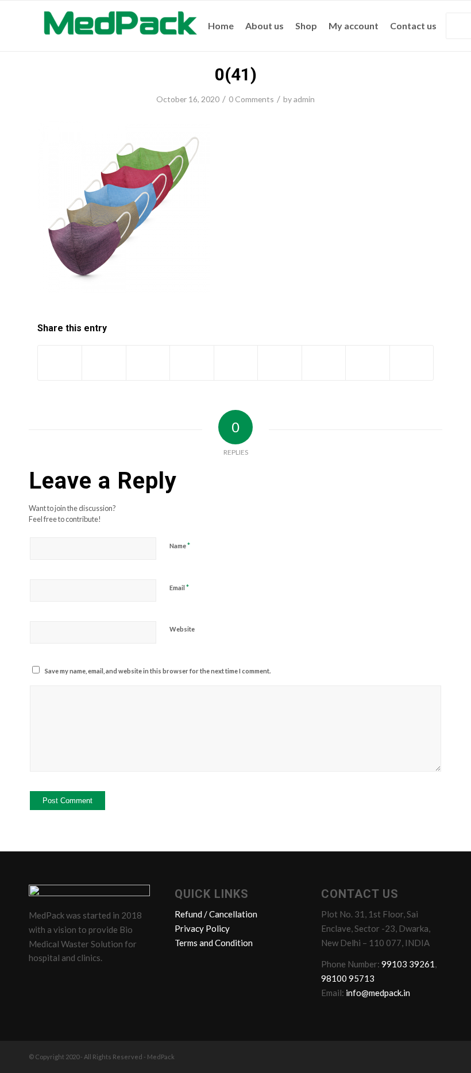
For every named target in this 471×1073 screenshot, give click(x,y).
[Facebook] (39, 983)
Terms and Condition (214, 943)
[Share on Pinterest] (191, 363)
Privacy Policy (202, 928)
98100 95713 (348, 978)
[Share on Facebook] (60, 363)
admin (304, 99)
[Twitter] (61, 983)
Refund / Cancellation (216, 914)
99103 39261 (408, 964)
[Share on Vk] (323, 363)
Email (179, 587)
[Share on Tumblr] (279, 363)
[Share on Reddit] (367, 363)
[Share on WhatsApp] (147, 363)
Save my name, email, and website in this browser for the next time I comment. (158, 671)
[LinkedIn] (83, 983)
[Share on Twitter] (103, 363)
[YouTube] (105, 983)
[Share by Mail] (412, 363)
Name (179, 545)
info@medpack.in (378, 992)
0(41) (236, 74)
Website (182, 629)
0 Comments (251, 99)
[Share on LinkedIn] (235, 363)
